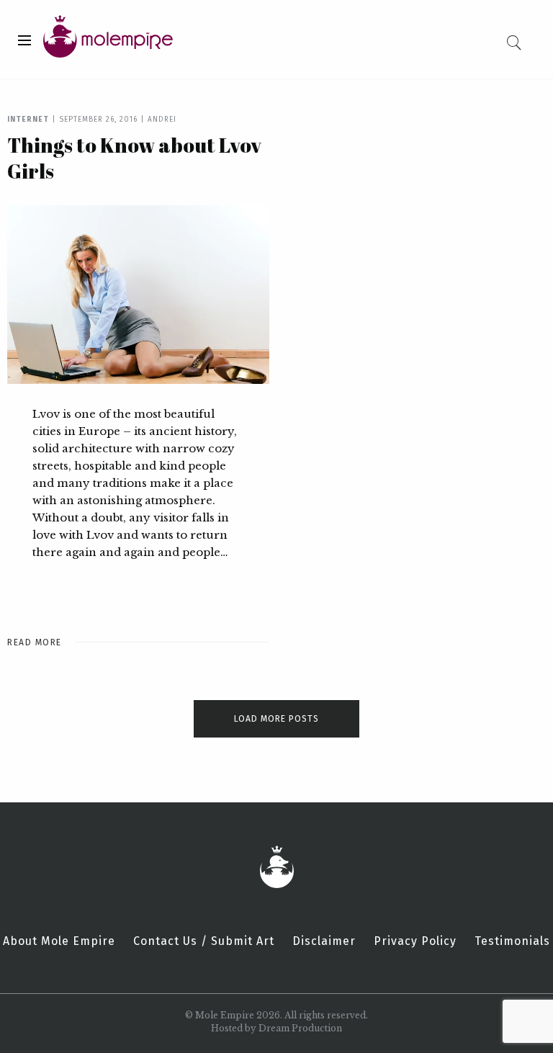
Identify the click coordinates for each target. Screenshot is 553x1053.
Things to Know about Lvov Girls (134, 157)
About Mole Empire (59, 941)
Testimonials (512, 941)
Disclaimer (324, 941)
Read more (34, 642)
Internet (28, 119)
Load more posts (276, 719)
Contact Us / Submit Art (203, 941)
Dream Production (300, 1028)
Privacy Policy (415, 941)
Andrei (162, 119)
